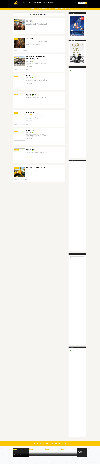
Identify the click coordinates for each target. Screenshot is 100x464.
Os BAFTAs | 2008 (17, 454)
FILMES (29, 2)
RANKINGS (50, 2)
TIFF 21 (56, 8)
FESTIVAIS (45, 2)
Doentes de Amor (31, 94)
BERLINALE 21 (67, 8)
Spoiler (31, 21)
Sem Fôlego (29, 38)
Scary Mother (30, 112)
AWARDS (24, 2)
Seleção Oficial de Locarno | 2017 (36, 167)
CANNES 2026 (50, 8)
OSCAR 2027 (38, 8)
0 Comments (26, 50)
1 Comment (25, 106)
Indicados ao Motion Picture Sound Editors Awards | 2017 (36, 454)
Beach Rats (29, 20)
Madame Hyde (30, 149)
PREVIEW (39, 2)
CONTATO (32, 8)
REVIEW (34, 2)
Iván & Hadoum (65, 453)
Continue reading (29, 27)
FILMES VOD (17, 149)
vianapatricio (16, 453)
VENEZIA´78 (61, 8)
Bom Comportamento (32, 76)
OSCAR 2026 (44, 8)
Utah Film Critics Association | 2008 (52, 453)
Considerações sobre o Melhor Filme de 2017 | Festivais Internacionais (35, 58)
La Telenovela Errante (32, 131)
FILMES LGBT (17, 20)
